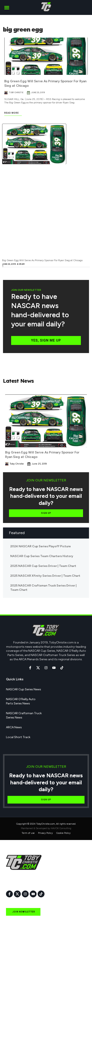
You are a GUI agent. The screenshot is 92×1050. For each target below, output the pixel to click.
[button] (7, 7)
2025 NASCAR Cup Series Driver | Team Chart (43, 566)
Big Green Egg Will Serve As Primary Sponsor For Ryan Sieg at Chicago (42, 260)
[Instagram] (46, 667)
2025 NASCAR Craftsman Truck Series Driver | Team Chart (43, 588)
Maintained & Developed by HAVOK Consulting (46, 828)
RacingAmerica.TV (18, 1009)
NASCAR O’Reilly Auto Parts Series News (21, 701)
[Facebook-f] (30, 667)
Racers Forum (15, 1039)
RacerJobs (13, 1019)
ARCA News (14, 727)
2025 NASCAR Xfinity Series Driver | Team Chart (45, 576)
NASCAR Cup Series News (23, 689)
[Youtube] (53, 667)
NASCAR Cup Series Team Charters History (41, 556)
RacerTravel (14, 1029)
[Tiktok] (61, 667)
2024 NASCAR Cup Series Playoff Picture (40, 546)
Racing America (16, 1000)
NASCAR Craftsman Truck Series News (24, 715)
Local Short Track (18, 737)
